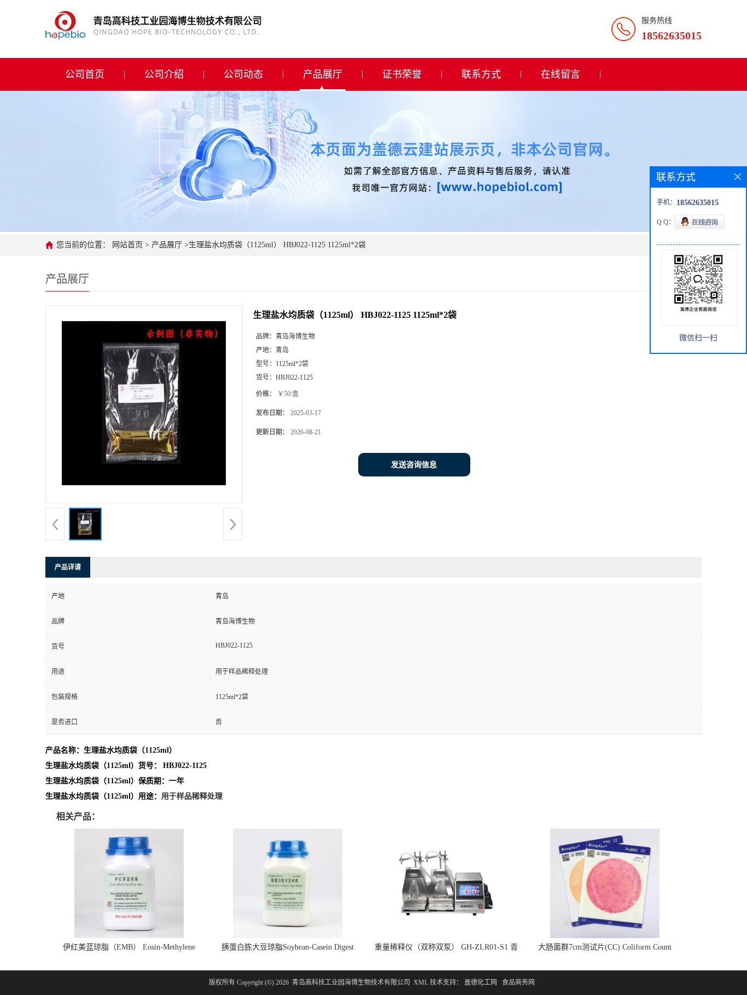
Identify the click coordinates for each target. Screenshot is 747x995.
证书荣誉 (402, 74)
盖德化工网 (480, 982)
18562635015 (671, 36)
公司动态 (243, 74)
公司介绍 (164, 74)
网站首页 (127, 245)
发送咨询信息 (414, 465)
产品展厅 (322, 74)
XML (420, 982)
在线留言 (560, 74)
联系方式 (481, 74)
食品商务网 (518, 982)
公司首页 (84, 74)
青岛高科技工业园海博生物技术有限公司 (351, 982)
